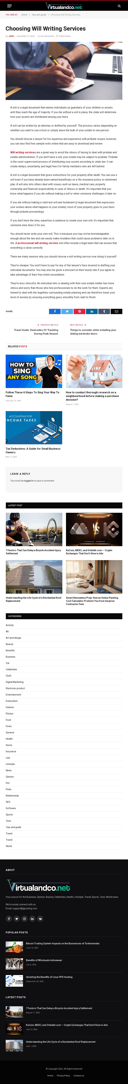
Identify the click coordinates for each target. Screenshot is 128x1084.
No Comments (47, 36)
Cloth (8, 675)
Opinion (10, 776)
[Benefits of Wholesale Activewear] (14, 964)
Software (11, 808)
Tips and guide (13, 827)
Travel (9, 833)
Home (9, 745)
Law (8, 757)
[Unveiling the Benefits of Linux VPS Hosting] (14, 980)
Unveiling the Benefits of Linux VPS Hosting (49, 977)
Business (10, 656)
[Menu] (9, 6)
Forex (9, 726)
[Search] (119, 6)
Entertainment (13, 694)
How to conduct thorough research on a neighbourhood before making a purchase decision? (92, 396)
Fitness (9, 713)
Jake (11, 36)
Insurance (11, 751)
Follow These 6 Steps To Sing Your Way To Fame (32, 394)
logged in (29, 480)
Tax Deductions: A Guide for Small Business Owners (33, 450)
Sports (9, 814)
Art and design (13, 638)
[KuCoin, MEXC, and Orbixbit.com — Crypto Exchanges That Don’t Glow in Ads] (94, 529)
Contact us (79, 1075)
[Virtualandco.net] (64, 5)
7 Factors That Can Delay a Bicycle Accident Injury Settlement (33, 552)
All (7, 631)
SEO (8, 802)
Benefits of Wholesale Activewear (44, 960)
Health (9, 739)
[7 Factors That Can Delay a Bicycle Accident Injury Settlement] (34, 529)
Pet (8, 783)
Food (8, 720)
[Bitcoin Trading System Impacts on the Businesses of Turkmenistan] (14, 947)
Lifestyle (10, 764)
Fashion (10, 707)
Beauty (9, 644)
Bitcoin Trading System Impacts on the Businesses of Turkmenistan (63, 943)
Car (8, 663)
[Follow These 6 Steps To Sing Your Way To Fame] (34, 371)
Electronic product (15, 688)
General (10, 732)
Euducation (12, 701)
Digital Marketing (15, 682)
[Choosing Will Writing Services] (64, 71)
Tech (8, 821)
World (9, 846)
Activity (10, 625)
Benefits (10, 650)
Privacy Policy (63, 1075)
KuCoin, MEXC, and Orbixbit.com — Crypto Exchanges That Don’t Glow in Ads (89, 552)
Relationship (12, 795)
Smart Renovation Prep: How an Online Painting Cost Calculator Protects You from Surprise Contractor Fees (92, 600)
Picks (8, 789)
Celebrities (11, 669)
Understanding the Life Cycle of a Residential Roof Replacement (33, 599)
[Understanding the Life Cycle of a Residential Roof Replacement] (34, 576)
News (9, 770)
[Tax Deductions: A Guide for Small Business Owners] (34, 427)
